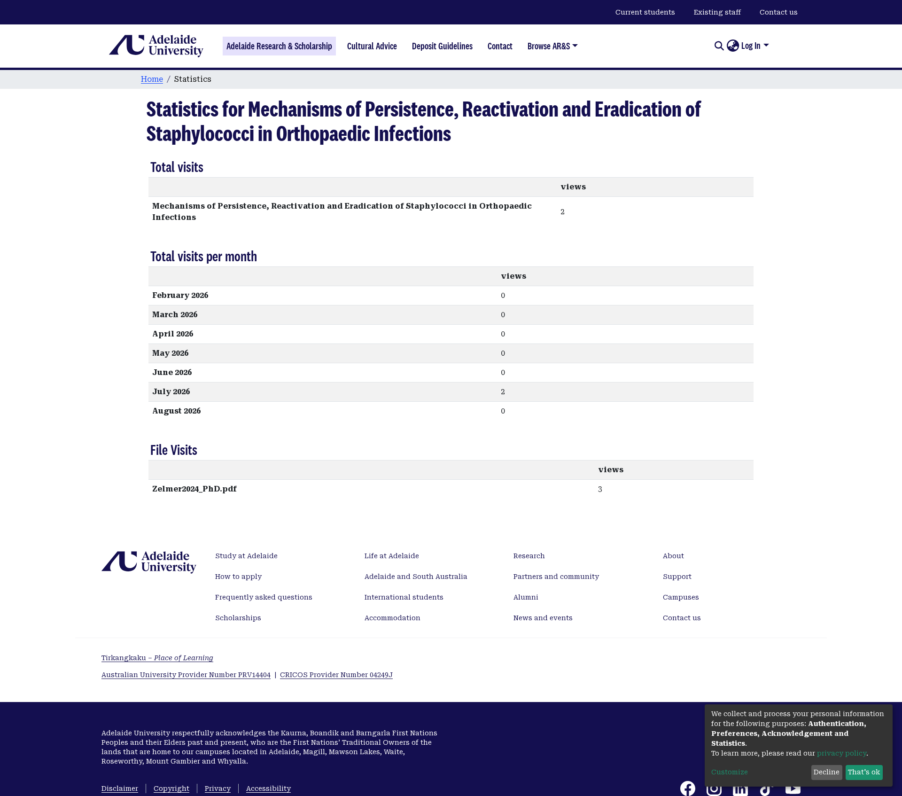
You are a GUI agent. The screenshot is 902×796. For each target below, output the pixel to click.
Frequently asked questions (263, 597)
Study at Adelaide (246, 556)
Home (152, 79)
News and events (543, 618)
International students (404, 597)
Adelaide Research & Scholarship (279, 46)
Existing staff (717, 12)
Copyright (171, 788)
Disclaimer (119, 788)
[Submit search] (719, 46)
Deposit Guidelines (442, 46)
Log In (751, 45)
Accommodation (392, 618)
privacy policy (841, 753)
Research (529, 556)
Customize (729, 772)
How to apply (238, 576)
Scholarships (238, 618)
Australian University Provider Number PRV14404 (186, 675)
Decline (827, 772)
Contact (500, 46)
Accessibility (268, 788)
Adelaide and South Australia (416, 576)
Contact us (779, 12)
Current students (645, 12)
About (673, 556)
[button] (732, 46)
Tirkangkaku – (157, 658)
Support (677, 576)
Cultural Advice (372, 46)
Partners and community (556, 576)
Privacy (218, 788)
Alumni (525, 597)
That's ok (864, 772)
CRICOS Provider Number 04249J (336, 675)
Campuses (681, 597)
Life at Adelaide (392, 556)
